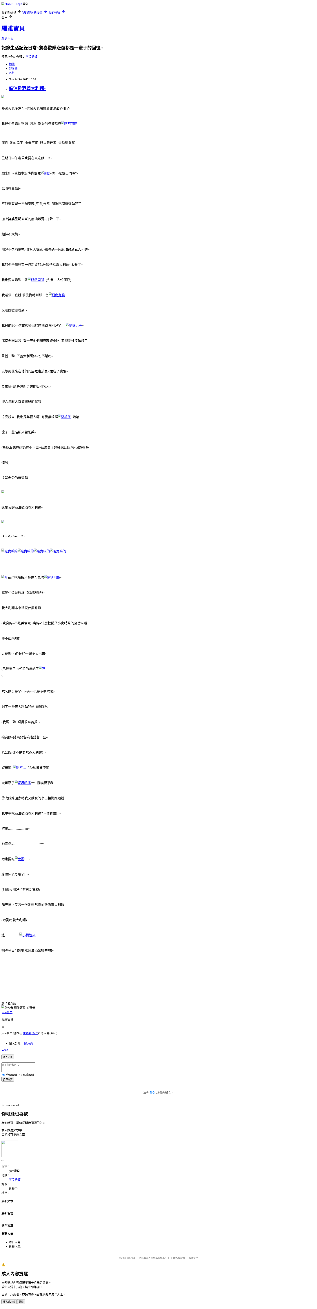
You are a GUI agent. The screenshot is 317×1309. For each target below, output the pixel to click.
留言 (35, 1033)
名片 (12, 72)
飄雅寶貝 (13, 28)
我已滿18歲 (9, 1301)
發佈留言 (7, 1079)
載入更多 (7, 1057)
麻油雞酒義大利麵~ (27, 88)
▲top (4, 1049)
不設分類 (31, 56)
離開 (21, 1301)
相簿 (12, 64)
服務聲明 (193, 1258)
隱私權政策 (179, 1258)
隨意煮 (28, 1043)
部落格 (13, 68)
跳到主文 (7, 38)
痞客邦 (27, 1033)
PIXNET (131, 1258)
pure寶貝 (6, 1012)
